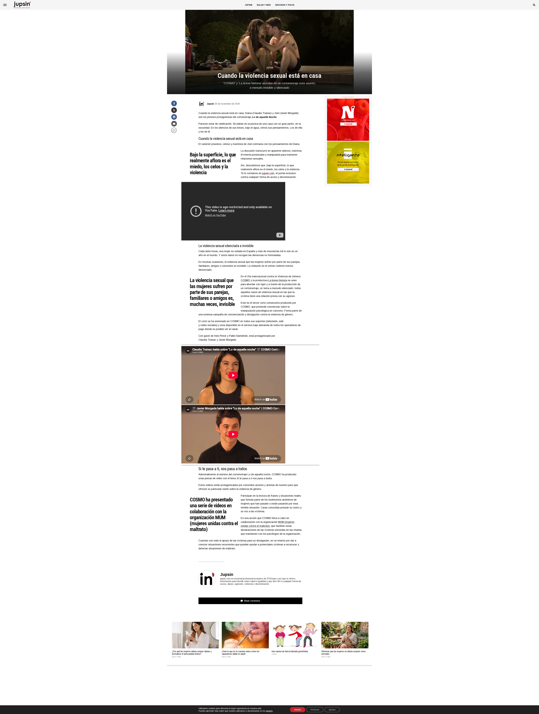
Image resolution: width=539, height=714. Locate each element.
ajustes (269, 711)
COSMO (245, 280)
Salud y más (264, 5)
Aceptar (297, 710)
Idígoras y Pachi (284, 5)
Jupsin (248, 5)
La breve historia (277, 280)
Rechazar (315, 710)
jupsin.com (268, 173)
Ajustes (332, 710)
